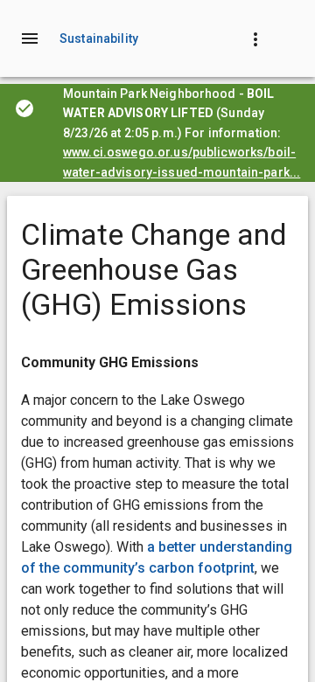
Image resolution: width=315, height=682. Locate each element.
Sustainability (99, 38)
